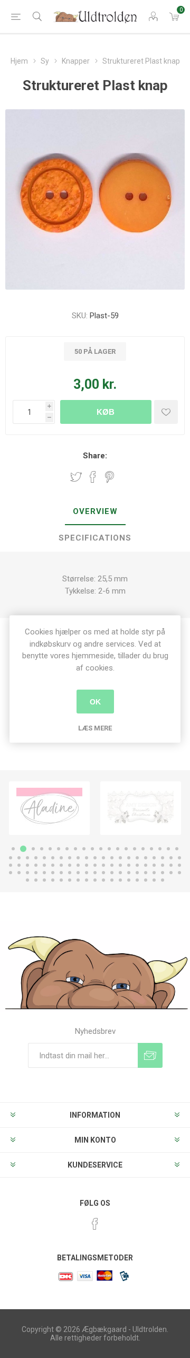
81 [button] (162, 872)
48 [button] (61, 865)
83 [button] (179, 872)
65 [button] (27, 872)
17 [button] (151, 848)
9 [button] (84, 848)
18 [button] (160, 848)
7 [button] (67, 848)
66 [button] (35, 872)
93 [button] (103, 880)
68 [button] (52, 872)
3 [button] (31, 849)
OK (95, 702)
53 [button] (103, 865)
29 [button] (78, 857)
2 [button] (21, 848)
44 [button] (27, 865)
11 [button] (100, 848)
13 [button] (117, 848)
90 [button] (78, 880)
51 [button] (86, 865)
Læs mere (95, 728)
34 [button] (120, 857)
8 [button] (75, 848)
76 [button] (120, 872)
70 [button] (69, 872)
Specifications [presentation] (95, 538)
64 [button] (19, 872)
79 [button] (145, 872)
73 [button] (95, 872)
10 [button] (92, 848)
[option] (49, 808)
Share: (95, 455)
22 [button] (19, 857)
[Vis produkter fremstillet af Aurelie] (140, 808)
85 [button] (35, 880)
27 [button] (61, 857)
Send (150, 1055)
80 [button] (154, 872)
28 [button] (69, 857)
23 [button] (27, 857)
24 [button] (35, 857)
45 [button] (35, 865)
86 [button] (44, 880)
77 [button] (128, 872)
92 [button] (95, 880)
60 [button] (162, 865)
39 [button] (162, 857)
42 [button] (10, 865)
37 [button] (145, 857)
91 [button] (86, 880)
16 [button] (143, 848)
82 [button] (171, 872)
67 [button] (44, 872)
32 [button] (103, 857)
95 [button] (120, 880)
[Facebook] (95, 1223)
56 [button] (128, 865)
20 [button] (176, 848)
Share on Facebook (93, 477)
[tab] (95, 512)
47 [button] (52, 865)
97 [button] (137, 880)
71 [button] (78, 872)
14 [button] (126, 848)
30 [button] (86, 857)
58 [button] (145, 865)
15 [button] (134, 848)
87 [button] (52, 880)
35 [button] (128, 857)
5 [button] (50, 848)
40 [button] (171, 857)
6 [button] (58, 848)
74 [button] (103, 872)
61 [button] (171, 865)
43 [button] (19, 865)
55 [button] (120, 865)
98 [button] (145, 880)
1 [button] (13, 848)
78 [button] (137, 872)
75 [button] (111, 872)
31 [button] (95, 857)
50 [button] (78, 865)
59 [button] (154, 865)
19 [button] (168, 848)
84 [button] (27, 880)
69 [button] (61, 872)
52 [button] (95, 865)
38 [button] (154, 857)
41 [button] (179, 857)
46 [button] (44, 865)
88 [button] (61, 880)
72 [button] (86, 872)
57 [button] (137, 865)
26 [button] (52, 857)
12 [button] (109, 848)
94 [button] (111, 880)
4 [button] (41, 848)
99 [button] (154, 880)
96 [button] (128, 880)
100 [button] (162, 880)
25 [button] (44, 857)
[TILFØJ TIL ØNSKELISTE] (166, 412)
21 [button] (10, 857)
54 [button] (111, 865)
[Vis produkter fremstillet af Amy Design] (49, 808)
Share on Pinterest (109, 477)
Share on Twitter (76, 477)
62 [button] (179, 865)
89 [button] (69, 880)
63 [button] (10, 872)
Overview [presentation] (95, 511)
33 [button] (111, 857)
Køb (106, 411)
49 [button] (69, 865)
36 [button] (137, 857)
